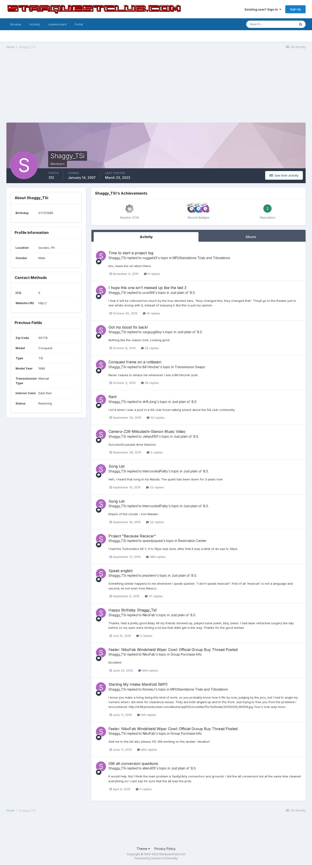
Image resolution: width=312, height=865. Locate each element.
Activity (34, 24)
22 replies (151, 348)
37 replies (155, 596)
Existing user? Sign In (262, 9)
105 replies (148, 715)
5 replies (145, 789)
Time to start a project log (130, 253)
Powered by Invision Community (156, 858)
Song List (116, 466)
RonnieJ (149, 689)
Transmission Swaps (190, 367)
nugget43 (150, 258)
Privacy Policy (165, 849)
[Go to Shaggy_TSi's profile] (101, 256)
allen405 (149, 768)
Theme (142, 849)
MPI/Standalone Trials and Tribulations (201, 258)
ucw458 (149, 293)
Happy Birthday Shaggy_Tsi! (132, 610)
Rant (112, 396)
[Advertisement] (156, 88)
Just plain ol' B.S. (183, 293)
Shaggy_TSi (117, 258)
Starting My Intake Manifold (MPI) (138, 684)
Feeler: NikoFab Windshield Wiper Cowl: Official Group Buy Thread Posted (173, 649)
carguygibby (152, 332)
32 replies (157, 417)
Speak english (120, 570)
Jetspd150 (150, 436)
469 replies (149, 670)
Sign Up (295, 9)
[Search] (301, 24)
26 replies (151, 383)
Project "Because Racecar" (132, 536)
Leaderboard (57, 24)
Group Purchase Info (186, 654)
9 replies (153, 274)
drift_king (149, 402)
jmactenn (149, 575)
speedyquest (153, 541)
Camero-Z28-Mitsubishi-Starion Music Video (146, 431)
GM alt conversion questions (133, 763)
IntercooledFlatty (155, 471)
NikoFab (149, 615)
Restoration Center (192, 541)
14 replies (153, 313)
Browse (16, 24)
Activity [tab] (146, 237)
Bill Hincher (151, 367)
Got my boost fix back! (128, 327)
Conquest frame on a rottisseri (134, 362)
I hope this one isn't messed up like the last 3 (147, 287)
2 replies (156, 452)
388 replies (157, 557)
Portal (79, 24)
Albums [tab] (251, 237)
